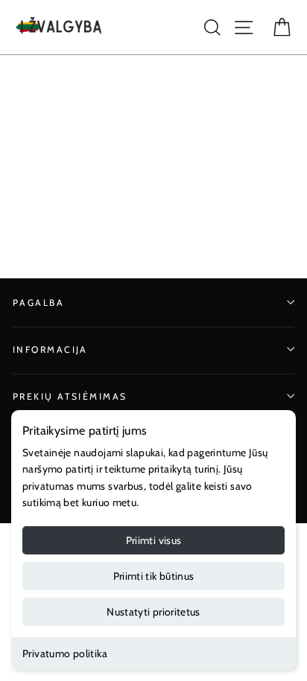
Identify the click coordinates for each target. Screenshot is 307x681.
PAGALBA (38, 302)
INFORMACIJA (50, 349)
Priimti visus (154, 540)
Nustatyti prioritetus (153, 611)
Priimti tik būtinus (153, 576)
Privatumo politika (64, 653)
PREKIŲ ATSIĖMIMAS (70, 396)
